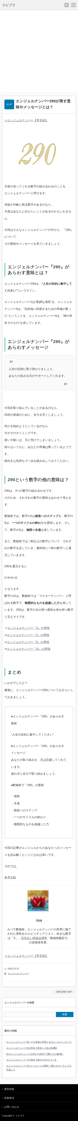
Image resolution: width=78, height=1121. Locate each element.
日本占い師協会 (31, 938)
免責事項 (9, 1098)
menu (73, 5)
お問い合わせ (11, 1106)
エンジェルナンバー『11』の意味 (29, 648)
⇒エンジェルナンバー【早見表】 (26, 120)
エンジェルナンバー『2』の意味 (28, 635)
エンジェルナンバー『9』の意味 (28, 642)
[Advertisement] (39, 51)
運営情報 (9, 1089)
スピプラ (8, 5)
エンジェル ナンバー (18, 973)
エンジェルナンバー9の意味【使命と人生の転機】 (32, 1048)
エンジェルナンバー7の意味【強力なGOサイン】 (31, 1059)
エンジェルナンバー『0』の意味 (28, 628)
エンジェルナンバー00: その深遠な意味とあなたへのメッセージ (39, 1042)
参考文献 (10, 877)
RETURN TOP (64, 992)
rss (66, 5)
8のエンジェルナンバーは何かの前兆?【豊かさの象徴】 (35, 1054)
